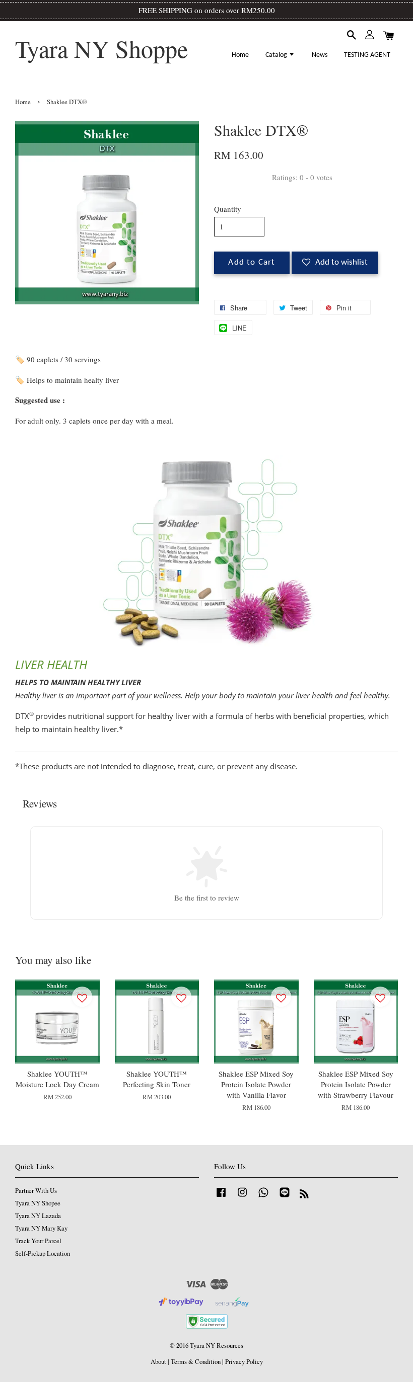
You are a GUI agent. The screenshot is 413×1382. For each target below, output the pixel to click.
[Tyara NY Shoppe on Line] (285, 1197)
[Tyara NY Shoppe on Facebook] (221, 1197)
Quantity (227, 209)
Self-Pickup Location (42, 1253)
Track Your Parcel (38, 1241)
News (319, 55)
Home (240, 55)
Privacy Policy (244, 1361)
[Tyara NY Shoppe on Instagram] (242, 1197)
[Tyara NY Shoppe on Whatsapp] (263, 1197)
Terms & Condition (196, 1361)
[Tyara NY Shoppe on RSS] (304, 1195)
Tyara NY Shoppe (101, 48)
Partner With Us (36, 1190)
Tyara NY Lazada (38, 1215)
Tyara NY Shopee (37, 1203)
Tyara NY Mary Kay (41, 1228)
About (158, 1361)
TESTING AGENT (367, 55)
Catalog (277, 55)
